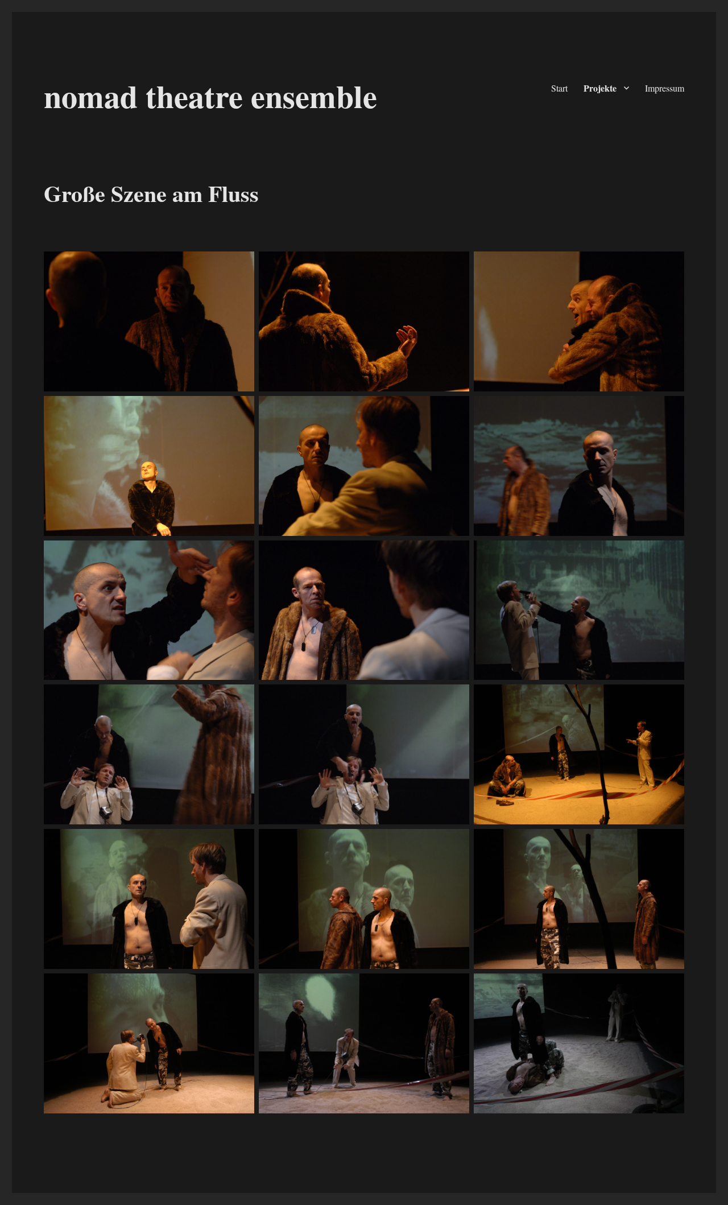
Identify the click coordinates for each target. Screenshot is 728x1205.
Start (559, 88)
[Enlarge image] (239, 266)
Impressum (664, 88)
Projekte (600, 87)
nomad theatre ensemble (210, 95)
